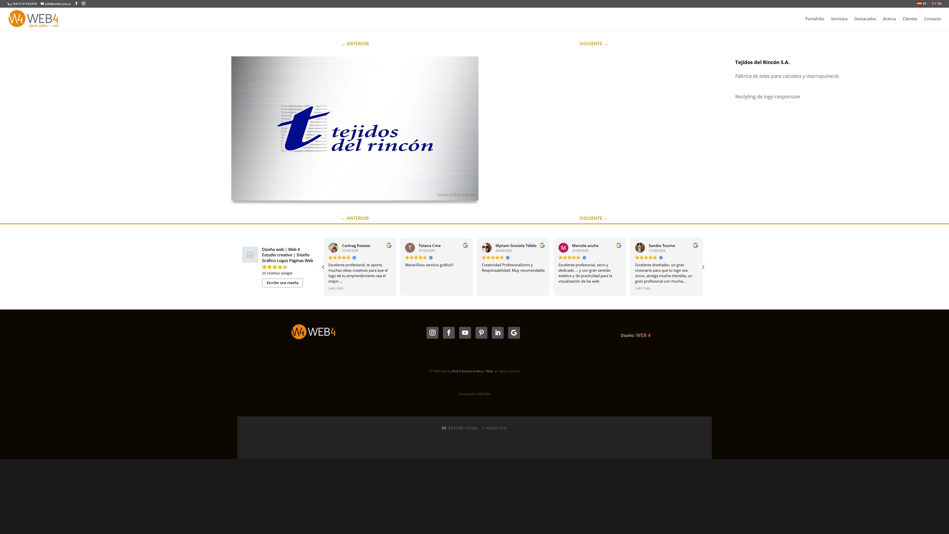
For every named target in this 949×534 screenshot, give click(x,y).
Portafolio (814, 19)
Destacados (865, 19)
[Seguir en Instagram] (432, 333)
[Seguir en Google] (514, 333)
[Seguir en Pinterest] (481, 333)
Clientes (910, 19)
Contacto (932, 19)
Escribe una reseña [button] (283, 282)
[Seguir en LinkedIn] (498, 333)
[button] (703, 267)
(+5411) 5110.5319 (24, 4)
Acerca (889, 19)
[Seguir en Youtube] (465, 333)
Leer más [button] (336, 288)
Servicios (839, 19)
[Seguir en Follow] (449, 333)
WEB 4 (643, 335)
